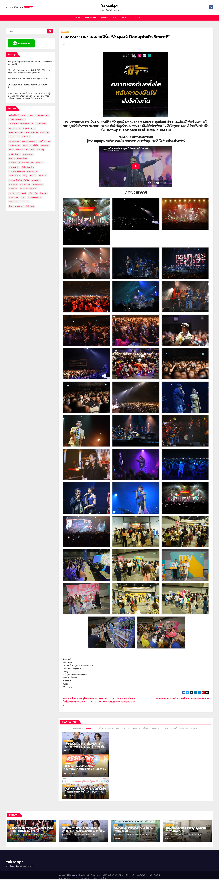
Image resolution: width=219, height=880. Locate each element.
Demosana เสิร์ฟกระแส (17, 119)
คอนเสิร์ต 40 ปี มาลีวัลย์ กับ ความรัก (21, 150)
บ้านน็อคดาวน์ (32, 171)
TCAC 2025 (26, 137)
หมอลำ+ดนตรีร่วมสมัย (28, 189)
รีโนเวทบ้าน (13, 184)
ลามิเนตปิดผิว (25, 184)
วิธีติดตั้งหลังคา (37, 184)
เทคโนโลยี (126, 18)
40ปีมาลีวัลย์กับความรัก (17, 115)
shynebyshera (14, 137)
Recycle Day (44, 132)
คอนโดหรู (40, 150)
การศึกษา (138, 18)
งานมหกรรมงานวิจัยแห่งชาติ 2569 (21, 163)
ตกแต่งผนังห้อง (14, 167)
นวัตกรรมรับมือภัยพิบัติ (17, 171)
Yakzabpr (109, 5)
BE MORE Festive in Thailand (38, 115)
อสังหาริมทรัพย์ (170, 825)
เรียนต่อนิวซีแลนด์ (34, 197)
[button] (211, 18)
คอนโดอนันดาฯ (14, 154)
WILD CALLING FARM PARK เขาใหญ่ (22, 141)
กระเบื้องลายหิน (14, 145)
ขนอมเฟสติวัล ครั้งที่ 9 (30, 145)
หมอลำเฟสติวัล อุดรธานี (17, 193)
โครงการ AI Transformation (19, 202)
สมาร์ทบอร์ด (13, 189)
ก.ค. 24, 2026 (120, 835)
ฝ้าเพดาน (42, 176)
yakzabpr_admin (32, 835)
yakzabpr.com (92, 728)
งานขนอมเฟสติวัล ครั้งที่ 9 (18, 158)
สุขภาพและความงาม (109, 18)
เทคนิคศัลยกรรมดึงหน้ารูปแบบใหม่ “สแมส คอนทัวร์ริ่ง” (181, 698)
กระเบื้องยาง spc (44, 141)
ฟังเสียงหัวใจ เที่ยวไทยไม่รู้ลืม (19, 180)
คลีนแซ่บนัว (45, 145)
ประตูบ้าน (33, 176)
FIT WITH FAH (41, 124)
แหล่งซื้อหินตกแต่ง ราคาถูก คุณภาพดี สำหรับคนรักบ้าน (185, 829)
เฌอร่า (23, 197)
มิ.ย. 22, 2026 (172, 835)
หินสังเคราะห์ (13, 197)
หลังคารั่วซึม (33, 193)
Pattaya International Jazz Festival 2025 (23, 132)
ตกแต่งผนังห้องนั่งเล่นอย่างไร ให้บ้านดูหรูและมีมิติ (28, 79)
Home (77, 18)
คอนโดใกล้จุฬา (28, 154)
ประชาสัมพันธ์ (90, 18)
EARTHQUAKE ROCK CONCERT (21, 124)
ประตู (25, 176)
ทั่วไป (11, 825)
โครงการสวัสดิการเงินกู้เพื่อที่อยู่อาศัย (22, 206)
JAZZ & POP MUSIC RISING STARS (22, 128)
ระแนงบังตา (36, 180)
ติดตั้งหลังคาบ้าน (28, 167)
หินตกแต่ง (43, 193)
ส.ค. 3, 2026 (68, 835)
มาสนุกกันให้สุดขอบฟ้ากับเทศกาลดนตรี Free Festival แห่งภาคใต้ (31, 829)
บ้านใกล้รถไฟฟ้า (15, 176)
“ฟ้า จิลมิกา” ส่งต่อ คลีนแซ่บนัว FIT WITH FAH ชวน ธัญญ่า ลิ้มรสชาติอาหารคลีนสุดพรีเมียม (85, 746)
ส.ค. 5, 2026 (16, 835)
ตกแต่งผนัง (39, 163)
